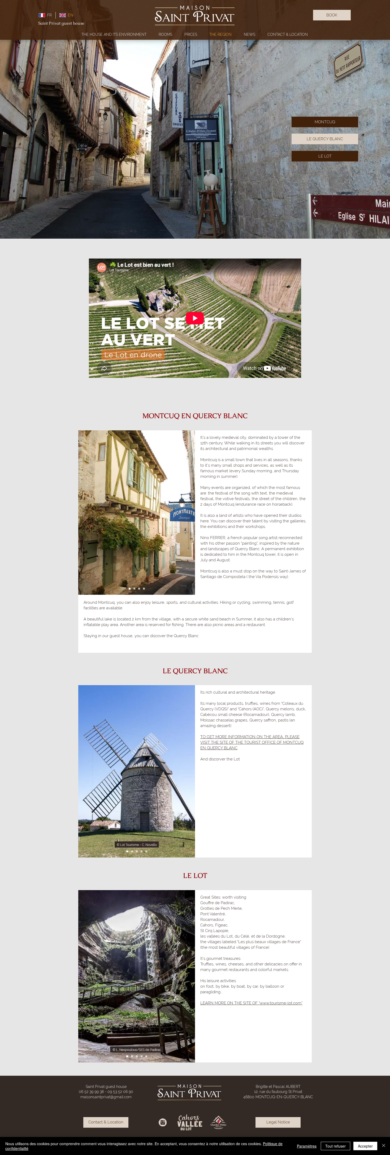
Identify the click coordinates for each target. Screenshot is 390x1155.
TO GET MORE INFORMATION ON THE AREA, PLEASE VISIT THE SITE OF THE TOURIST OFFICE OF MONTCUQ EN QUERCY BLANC (252, 742)
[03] (139, 588)
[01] (130, 588)
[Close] (383, 1146)
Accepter (365, 1146)
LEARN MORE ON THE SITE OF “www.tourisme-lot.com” (251, 1003)
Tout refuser (335, 1146)
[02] (134, 588)
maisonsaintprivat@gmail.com (106, 1097)
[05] (146, 851)
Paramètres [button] (307, 1146)
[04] (144, 588)
